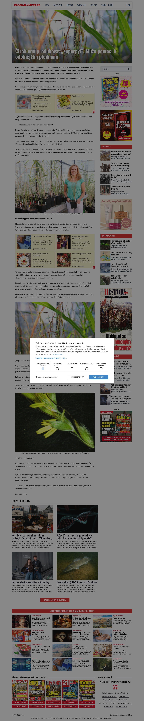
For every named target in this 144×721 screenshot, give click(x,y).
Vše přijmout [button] (98, 377)
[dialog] (72, 360)
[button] (72, 358)
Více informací (58, 354)
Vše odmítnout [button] (77, 377)
